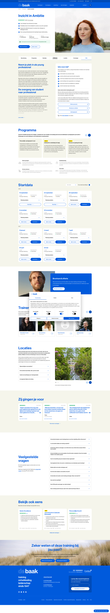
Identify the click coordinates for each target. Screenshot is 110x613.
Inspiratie (72, 5)
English (87, 1)
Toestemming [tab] (38, 297)
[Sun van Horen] (46, 327)
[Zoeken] (90, 5)
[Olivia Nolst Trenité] (27, 327)
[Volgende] (89, 135)
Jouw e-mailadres (75, 585)
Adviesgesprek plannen (62, 560)
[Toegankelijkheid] (91, 1)
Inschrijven (84, 204)
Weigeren (38, 318)
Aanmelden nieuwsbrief (79, 588)
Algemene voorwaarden (58, 599)
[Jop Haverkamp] (84, 327)
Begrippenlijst (78, 599)
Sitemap (84, 599)
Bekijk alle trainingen (54, 532)
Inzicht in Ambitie (24, 418)
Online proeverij (73, 104)
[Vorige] (86, 135)
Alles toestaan (71, 318)
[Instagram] (21, 592)
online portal (81, 1)
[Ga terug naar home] (24, 5)
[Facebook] (23, 592)
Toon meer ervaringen (54, 423)
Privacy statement (49, 599)
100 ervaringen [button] (30, 20)
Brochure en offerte (73, 108)
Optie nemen (34, 46)
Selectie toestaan (55, 318)
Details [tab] (55, 297)
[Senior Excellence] (30, 519)
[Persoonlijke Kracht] (80, 519)
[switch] (48, 314)
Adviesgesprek (73, 112)
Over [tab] (72, 297)
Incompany (48, 5)
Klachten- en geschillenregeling (69, 599)
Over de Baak (64, 5)
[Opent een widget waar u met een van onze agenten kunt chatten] (101, 611)
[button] (23, 58)
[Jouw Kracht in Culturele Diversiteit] (55, 519)
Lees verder (21, 117)
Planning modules (24, 200)
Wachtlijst (29, 204)
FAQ (91, 599)
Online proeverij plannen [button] (47, 560)
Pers (88, 599)
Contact (84, 5)
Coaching (56, 5)
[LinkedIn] (19, 592)
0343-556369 (73, 1)
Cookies (43, 599)
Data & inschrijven (23, 46)
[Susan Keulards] (65, 327)
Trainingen (40, 5)
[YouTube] (26, 592)
